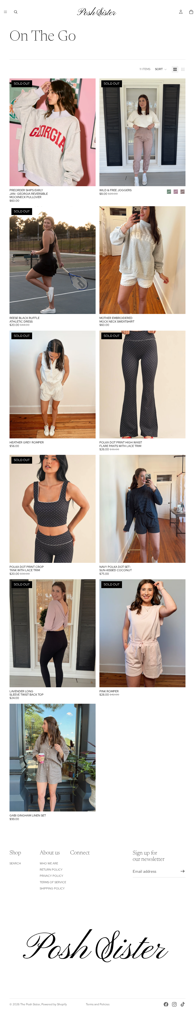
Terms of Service (53, 882)
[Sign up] (183, 871)
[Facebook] (166, 1004)
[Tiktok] (182, 1004)
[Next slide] (88, 132)
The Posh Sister (30, 1004)
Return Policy (51, 870)
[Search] (15, 12)
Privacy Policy (51, 876)
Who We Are (49, 863)
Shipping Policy (52, 888)
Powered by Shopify (54, 1004)
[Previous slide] (17, 132)
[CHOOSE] (178, 307)
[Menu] (5, 11)
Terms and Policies (97, 1004)
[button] (161, 69)
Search (15, 863)
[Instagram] (174, 1004)
